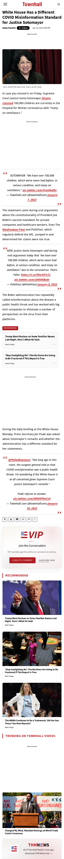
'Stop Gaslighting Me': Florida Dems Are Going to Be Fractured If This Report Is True (31, 671)
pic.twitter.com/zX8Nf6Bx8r (32, 279)
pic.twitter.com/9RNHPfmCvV (32, 498)
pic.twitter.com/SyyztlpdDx (40, 190)
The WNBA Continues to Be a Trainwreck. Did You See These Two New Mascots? (32, 722)
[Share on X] (4, 519)
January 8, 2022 (47, 284)
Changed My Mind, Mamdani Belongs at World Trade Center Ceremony (31, 832)
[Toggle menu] (5, 4)
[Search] (59, 4)
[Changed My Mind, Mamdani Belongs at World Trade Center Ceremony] (32, 810)
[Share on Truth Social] (11, 519)
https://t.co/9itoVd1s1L (36, 274)
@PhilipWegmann (19, 460)
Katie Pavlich (9, 28)
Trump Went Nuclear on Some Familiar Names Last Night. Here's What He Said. (31, 620)
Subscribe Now (47, 560)
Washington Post (13, 229)
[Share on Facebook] (17, 519)
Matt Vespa (9, 625)
